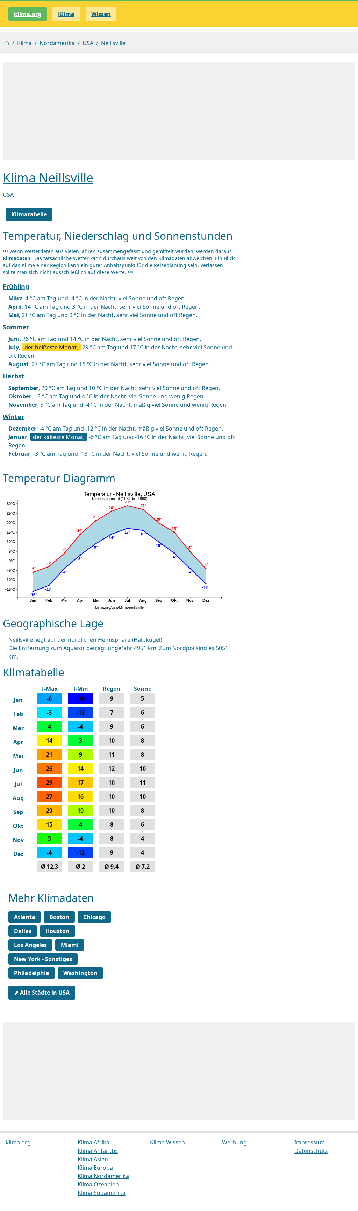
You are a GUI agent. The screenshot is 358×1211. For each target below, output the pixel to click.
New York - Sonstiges (43, 959)
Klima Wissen (167, 1142)
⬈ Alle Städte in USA (42, 992)
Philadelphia (31, 973)
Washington (80, 973)
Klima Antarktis (98, 1151)
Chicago (94, 917)
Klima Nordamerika (103, 1176)
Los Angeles (30, 945)
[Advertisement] (179, 111)
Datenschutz (311, 1151)
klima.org (27, 14)
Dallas (22, 931)
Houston (57, 931)
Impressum (309, 1142)
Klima (24, 43)
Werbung (234, 1142)
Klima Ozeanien (98, 1184)
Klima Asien (93, 1159)
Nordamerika (57, 43)
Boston (59, 917)
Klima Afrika (93, 1142)
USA (88, 43)
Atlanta (24, 917)
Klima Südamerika (102, 1193)
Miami (70, 945)
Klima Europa (95, 1167)
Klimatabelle (29, 214)
